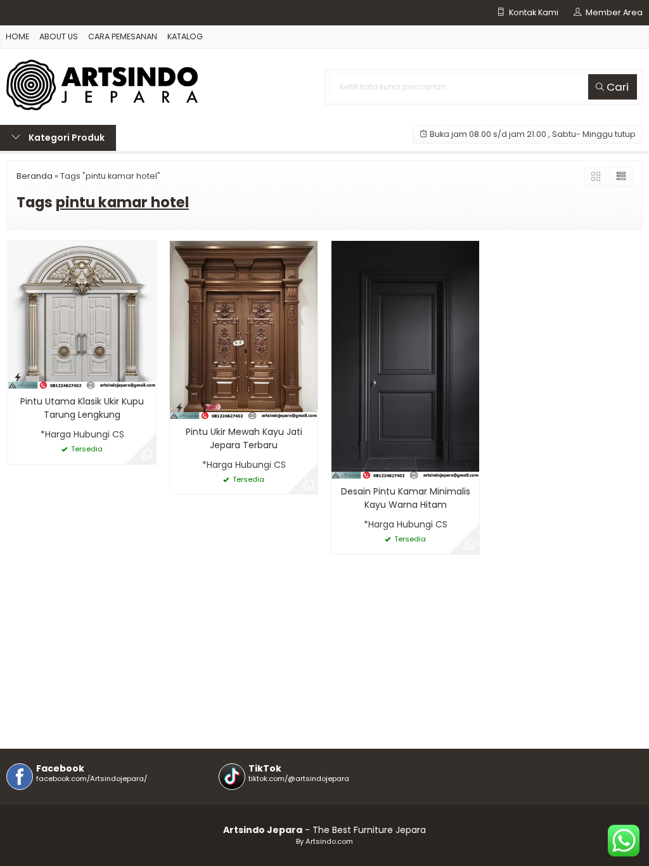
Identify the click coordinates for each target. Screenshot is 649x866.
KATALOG (185, 36)
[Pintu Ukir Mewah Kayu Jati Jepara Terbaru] (244, 329)
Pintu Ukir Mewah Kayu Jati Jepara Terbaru (244, 438)
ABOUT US (58, 36)
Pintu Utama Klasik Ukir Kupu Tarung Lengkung (82, 408)
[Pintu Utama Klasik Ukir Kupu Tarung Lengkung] (82, 314)
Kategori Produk (66, 137)
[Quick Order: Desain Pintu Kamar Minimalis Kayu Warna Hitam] (341, 467)
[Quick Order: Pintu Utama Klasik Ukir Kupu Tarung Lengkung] (17, 377)
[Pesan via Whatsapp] (147, 455)
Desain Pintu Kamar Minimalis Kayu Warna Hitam (405, 498)
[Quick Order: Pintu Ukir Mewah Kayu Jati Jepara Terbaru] (179, 407)
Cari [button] (616, 86)
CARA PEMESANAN (122, 36)
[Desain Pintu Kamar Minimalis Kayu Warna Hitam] (405, 359)
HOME (17, 36)
